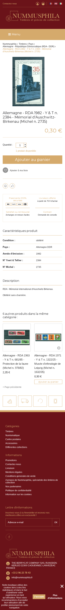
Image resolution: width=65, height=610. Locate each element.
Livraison (9, 468)
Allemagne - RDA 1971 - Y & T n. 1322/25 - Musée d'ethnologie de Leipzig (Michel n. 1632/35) (47, 363)
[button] (25, 144)
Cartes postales (13, 439)
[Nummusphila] (32, 16)
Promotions (11, 460)
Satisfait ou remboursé (17, 212)
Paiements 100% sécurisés (17, 199)
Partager (12, 186)
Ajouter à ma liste (18, 170)
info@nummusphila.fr (22, 577)
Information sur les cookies (18, 494)
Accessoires (11, 443)
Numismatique (12, 435)
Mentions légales (13, 472)
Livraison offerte (47, 198)
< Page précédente (12, 387)
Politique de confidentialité (18, 490)
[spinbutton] (21, 145)
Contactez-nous (10, 4)
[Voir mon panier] (43, 3)
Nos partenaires (13, 486)
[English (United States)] (56, 3)
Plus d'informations (55, 596)
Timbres (9, 431)
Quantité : (8, 144)
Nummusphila (9, 44)
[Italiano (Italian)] (61, 3)
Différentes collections (16, 447)
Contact (47, 212)
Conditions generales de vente (20, 476)
